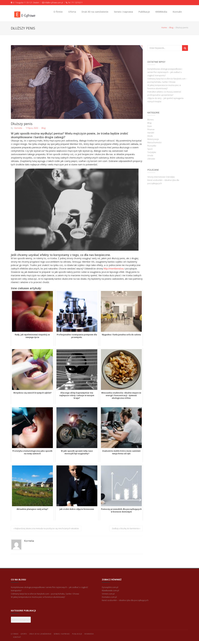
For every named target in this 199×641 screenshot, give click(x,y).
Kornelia (18, 128)
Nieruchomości (154, 142)
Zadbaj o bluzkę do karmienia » (126, 528)
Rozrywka (151, 145)
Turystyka (151, 152)
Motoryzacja (153, 139)
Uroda (150, 155)
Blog (43, 128)
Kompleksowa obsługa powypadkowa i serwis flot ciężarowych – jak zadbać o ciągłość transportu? (164, 72)
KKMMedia (161, 11)
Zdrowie (151, 158)
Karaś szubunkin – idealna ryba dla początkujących (125, 600)
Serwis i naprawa (123, 11)
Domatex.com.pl (109, 597)
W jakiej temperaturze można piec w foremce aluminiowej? (38, 597)
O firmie (58, 11)
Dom (149, 126)
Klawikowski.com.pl (110, 590)
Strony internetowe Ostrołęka (161, 176)
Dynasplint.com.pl (110, 587)
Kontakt (177, 11)
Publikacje (144, 11)
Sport (150, 148)
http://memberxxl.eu (114, 268)
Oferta (72, 11)
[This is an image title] (77, 82)
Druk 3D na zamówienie (95, 11)
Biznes (150, 119)
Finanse (151, 129)
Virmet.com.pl (108, 593)
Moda (150, 135)
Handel (150, 132)
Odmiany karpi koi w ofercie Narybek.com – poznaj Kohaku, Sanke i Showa (45, 593)
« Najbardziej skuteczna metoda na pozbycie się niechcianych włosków (46, 528)
